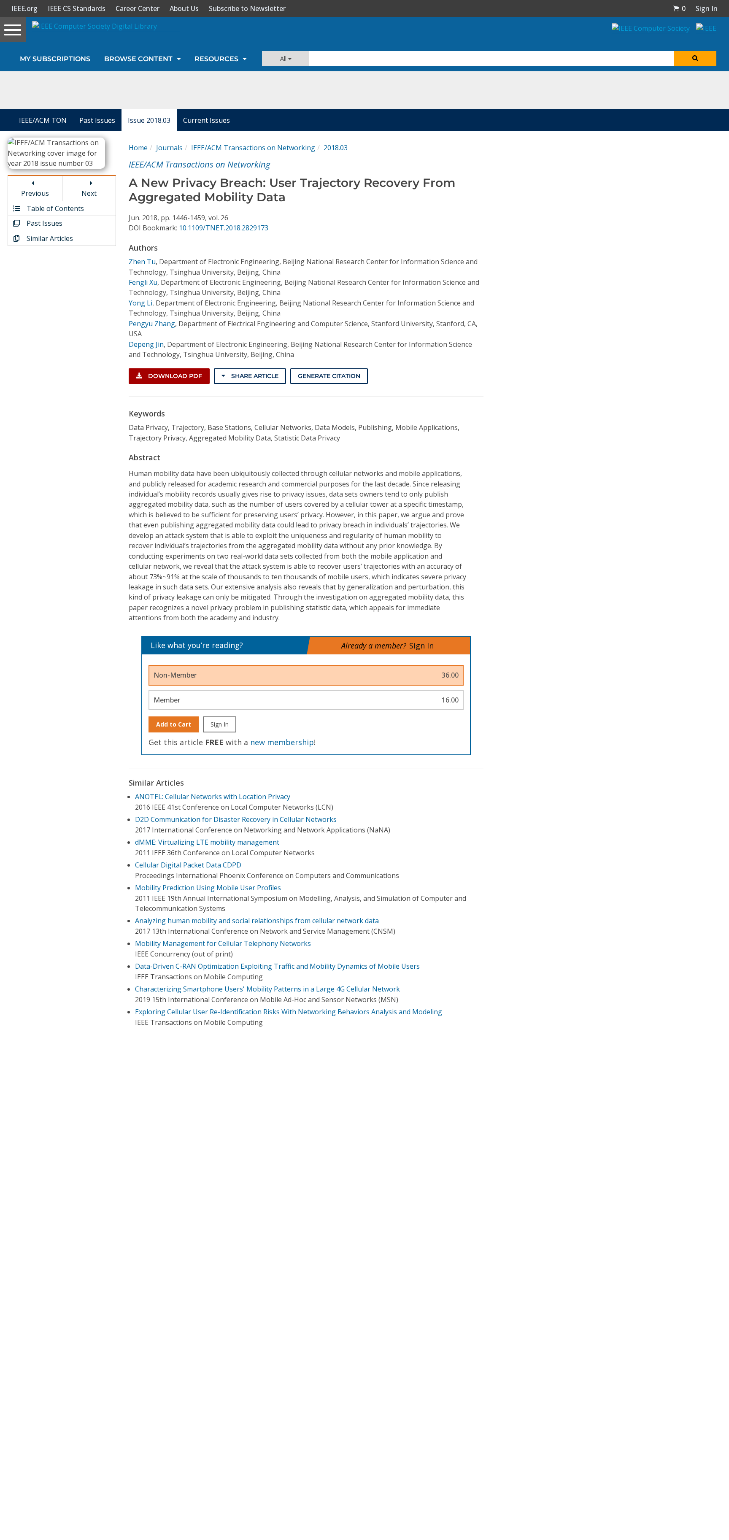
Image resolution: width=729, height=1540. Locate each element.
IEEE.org (24, 8)
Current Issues (206, 120)
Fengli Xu (143, 282)
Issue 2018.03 (149, 120)
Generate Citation (329, 376)
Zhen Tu (142, 261)
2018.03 (336, 147)
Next (89, 193)
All (284, 58)
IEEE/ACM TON (43, 120)
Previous (35, 193)
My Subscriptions (55, 59)
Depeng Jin (146, 344)
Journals (169, 147)
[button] (679, 8)
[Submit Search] (695, 58)
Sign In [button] (707, 8)
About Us (184, 8)
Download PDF (174, 376)
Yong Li (140, 303)
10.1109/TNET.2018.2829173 (223, 227)
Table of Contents (54, 208)
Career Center (137, 8)
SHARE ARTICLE (254, 376)
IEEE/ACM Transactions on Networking (253, 147)
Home (138, 147)
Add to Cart (173, 724)
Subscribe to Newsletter (247, 8)
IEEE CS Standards (76, 8)
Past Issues (97, 120)
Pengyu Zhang (152, 323)
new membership (282, 742)
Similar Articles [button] (49, 238)
